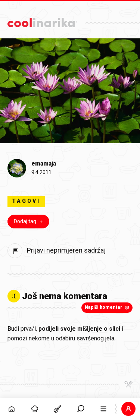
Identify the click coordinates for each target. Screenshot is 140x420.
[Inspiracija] (34, 409)
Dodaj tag (25, 221)
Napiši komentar (103, 307)
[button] (80, 409)
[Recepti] (57, 409)
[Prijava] (128, 409)
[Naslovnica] (11, 409)
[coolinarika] (42, 20)
